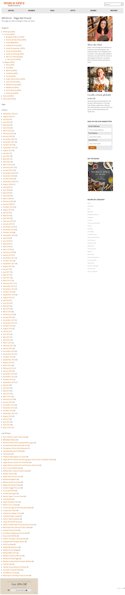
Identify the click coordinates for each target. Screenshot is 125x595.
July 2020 (6, 187)
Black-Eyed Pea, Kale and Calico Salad (16, 527)
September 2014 (9, 360)
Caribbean (10, 73)
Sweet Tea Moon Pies (10, 502)
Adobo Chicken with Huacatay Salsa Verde (18, 525)
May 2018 (6, 244)
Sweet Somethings (13, 54)
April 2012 (6, 425)
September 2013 (9, 382)
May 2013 (6, 391)
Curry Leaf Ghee (9, 491)
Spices (11, 11)
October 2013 (8, 379)
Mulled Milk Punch (9, 553)
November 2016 (9, 289)
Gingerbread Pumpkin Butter (13, 541)
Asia (7, 68)
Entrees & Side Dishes (14, 40)
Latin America (11, 82)
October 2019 (8, 207)
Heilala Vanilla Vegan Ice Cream (14, 457)
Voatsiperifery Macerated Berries (15, 445)
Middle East (10, 87)
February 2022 (8, 133)
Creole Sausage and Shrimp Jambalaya (17, 508)
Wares (93, 11)
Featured (6, 96)
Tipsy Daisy (7, 454)
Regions (7, 62)
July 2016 (6, 300)
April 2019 (6, 218)
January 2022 (7, 136)
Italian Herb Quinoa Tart (12, 476)
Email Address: (94, 126)
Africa (8, 65)
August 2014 (7, 362)
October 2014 (8, 357)
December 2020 (9, 173)
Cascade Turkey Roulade (12, 570)
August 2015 (7, 329)
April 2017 (6, 278)
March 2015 (7, 343)
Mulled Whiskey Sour (10, 547)
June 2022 (6, 122)
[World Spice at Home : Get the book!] (100, 191)
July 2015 (6, 331)
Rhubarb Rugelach (10, 479)
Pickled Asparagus (9, 493)
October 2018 (8, 232)
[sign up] (26, 590)
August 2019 (7, 210)
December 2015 (9, 320)
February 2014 (8, 368)
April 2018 (6, 247)
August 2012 (7, 416)
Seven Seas (10, 93)
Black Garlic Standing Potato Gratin (16, 575)
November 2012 (9, 408)
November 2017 (9, 258)
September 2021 (9, 148)
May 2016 (6, 306)
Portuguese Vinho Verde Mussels (15, 448)
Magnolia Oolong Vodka (12, 485)
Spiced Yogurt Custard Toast (13, 496)
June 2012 (6, 422)
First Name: (93, 133)
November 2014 (9, 354)
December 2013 (9, 374)
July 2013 (6, 385)
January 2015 (7, 348)
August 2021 (7, 150)
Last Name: (92, 140)
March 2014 (7, 365)
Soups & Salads (11, 51)
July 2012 (6, 419)
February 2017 (8, 283)
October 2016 (8, 292)
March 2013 (7, 396)
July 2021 (6, 153)
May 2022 (6, 125)
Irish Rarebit (7, 499)
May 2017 (6, 275)
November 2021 (9, 142)
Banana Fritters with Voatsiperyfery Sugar (18, 443)
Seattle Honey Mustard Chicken (14, 567)
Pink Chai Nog (8, 544)
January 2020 (7, 204)
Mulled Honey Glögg (10, 550)
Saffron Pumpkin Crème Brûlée (14, 539)
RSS (13, 32)
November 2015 (9, 323)
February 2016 (8, 314)
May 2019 (6, 215)
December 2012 (9, 405)
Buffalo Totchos (8, 474)
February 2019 (8, 221)
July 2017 (6, 269)
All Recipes (7, 32)
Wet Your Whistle (12, 57)
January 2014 (7, 371)
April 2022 (6, 128)
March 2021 (7, 165)
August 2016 (7, 297)
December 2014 (9, 351)
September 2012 (9, 413)
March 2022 (7, 131)
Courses (7, 34)
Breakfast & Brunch (13, 37)
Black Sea (9, 70)
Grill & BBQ (10, 43)
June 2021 (6, 156)
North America (11, 90)
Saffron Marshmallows (11, 519)
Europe (8, 76)
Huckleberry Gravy (10, 573)
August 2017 (7, 266)
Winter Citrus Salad (10, 505)
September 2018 (9, 235)
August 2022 (7, 116)
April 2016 (6, 309)
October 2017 (8, 261)
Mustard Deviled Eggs (11, 558)
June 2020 (6, 190)
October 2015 (8, 326)
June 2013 (6, 388)
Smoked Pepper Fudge (11, 516)
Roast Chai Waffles (10, 536)
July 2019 (6, 213)
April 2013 (6, 394)
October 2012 (8, 411)
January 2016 (7, 317)
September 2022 (9, 114)
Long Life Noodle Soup (11, 522)
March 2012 (7, 428)
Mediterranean (11, 85)
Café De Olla (7, 564)
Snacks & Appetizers (13, 48)
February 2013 (8, 399)
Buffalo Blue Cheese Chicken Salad (15, 471)
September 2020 (9, 181)
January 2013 (7, 402)
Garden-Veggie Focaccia (12, 488)
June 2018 (6, 241)
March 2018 (7, 249)
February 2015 (8, 345)
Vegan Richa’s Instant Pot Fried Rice (16, 462)
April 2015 (6, 340)
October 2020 (8, 179)
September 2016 (9, 295)
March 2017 (7, 280)
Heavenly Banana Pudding (12, 451)
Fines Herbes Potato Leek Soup (14, 437)
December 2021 (9, 139)
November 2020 (9, 176)
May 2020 (6, 193)
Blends (31, 11)
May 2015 (6, 337)
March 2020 (7, 198)
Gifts (72, 11)
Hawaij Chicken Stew (10, 530)
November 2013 (9, 377)
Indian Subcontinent (13, 79)
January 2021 (7, 170)
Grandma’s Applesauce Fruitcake (15, 533)
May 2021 (6, 159)
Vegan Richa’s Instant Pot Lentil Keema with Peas (21, 465)
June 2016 (6, 303)
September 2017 (9, 263)
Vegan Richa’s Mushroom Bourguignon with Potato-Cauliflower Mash (28, 459)
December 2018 (9, 227)
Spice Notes (7, 99)
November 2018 (9, 230)
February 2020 (8, 201)
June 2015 (6, 334)
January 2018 (7, 255)
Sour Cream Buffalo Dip (11, 468)
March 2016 (7, 312)
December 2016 (9, 286)
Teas (52, 11)
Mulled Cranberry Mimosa (12, 556)
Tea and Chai (12, 59)
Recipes (114, 11)
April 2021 (6, 162)
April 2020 (6, 196)
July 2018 (6, 238)
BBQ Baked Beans (9, 440)
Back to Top (121, 588)
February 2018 (8, 252)
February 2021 (8, 167)
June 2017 (6, 272)
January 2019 (7, 224)
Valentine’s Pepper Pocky (12, 513)
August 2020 (7, 184)
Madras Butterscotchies (12, 482)
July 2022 (6, 119)
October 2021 (8, 145)
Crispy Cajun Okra (9, 510)
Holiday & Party (11, 45)
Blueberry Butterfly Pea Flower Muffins (17, 561)
